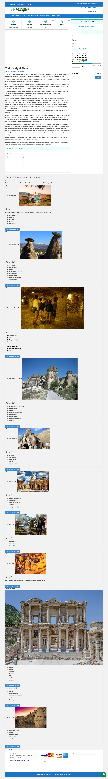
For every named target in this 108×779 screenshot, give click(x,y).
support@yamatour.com (18, 4)
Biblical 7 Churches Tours (33, 15)
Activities (42, 15)
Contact (53, 15)
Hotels (47, 15)
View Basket (93, 11)
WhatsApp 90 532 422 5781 (89, 8)
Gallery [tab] (11, 148)
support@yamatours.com (21, 760)
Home (12, 15)
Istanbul (22, 71)
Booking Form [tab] (75, 32)
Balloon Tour (18, 15)
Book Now (98, 77)
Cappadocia (16, 71)
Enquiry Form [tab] (86, 32)
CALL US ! (59, 15)
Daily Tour (10, 209)
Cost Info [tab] (20, 148)
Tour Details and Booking (12, 229)
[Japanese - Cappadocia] (29, 4)
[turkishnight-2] (23, 164)
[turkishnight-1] (8, 164)
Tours (24, 15)
